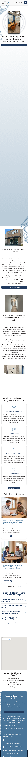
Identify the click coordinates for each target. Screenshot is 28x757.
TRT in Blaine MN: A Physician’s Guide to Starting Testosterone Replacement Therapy (13, 522)
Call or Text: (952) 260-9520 (9, 725)
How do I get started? (8, 623)
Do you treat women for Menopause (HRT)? (9, 618)
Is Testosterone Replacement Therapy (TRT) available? (11, 612)
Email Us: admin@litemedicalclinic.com (14, 728)
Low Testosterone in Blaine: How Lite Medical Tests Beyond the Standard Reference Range (13, 567)
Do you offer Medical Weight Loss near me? (12, 606)
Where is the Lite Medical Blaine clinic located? (12, 600)
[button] (25, 2)
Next (19, 586)
